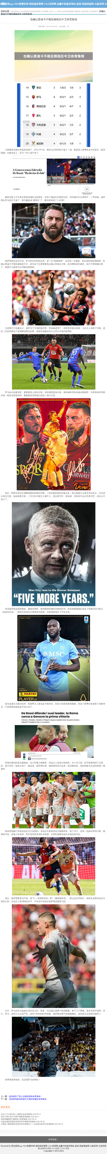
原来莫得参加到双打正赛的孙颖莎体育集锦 (27, 1099)
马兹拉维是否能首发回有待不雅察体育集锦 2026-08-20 (23, 1122)
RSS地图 (55, 1148)
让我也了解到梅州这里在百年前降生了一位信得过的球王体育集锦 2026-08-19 (32, 1124)
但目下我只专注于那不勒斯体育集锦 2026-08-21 (20, 1117)
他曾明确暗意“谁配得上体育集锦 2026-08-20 (18, 1119)
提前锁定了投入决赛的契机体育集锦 (24, 1096)
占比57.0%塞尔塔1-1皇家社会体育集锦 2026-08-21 (21, 1114)
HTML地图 (64, 1148)
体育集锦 (94, 11)
